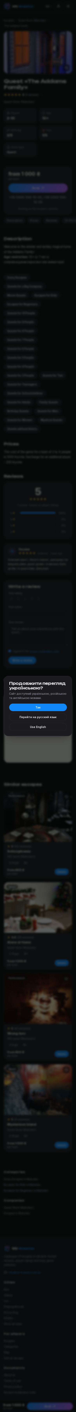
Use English (38, 727)
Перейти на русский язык (38, 717)
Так (38, 707)
